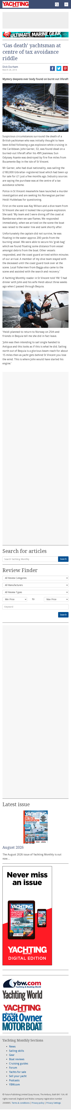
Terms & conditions (21, 1103)
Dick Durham (10, 66)
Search (63, 559)
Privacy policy (38, 1103)
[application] (35, 309)
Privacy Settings (53, 1103)
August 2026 (13, 847)
